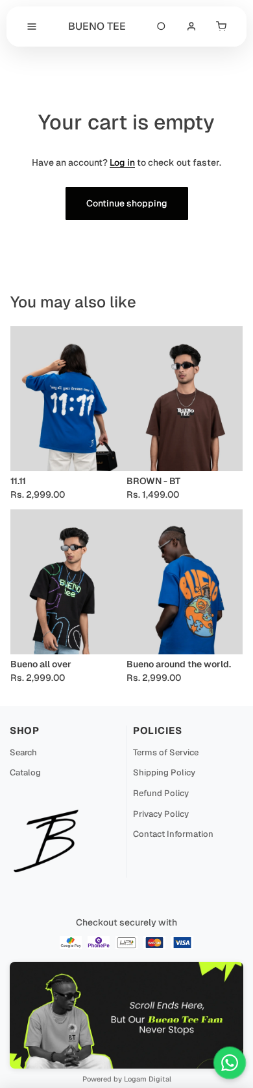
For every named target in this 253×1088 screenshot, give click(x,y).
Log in (122, 162)
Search (23, 752)
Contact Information (173, 833)
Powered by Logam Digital (126, 1078)
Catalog (25, 772)
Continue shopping (126, 203)
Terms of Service (166, 752)
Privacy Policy (161, 813)
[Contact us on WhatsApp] (229, 1062)
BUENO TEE (97, 26)
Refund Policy (161, 793)
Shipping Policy (164, 772)
